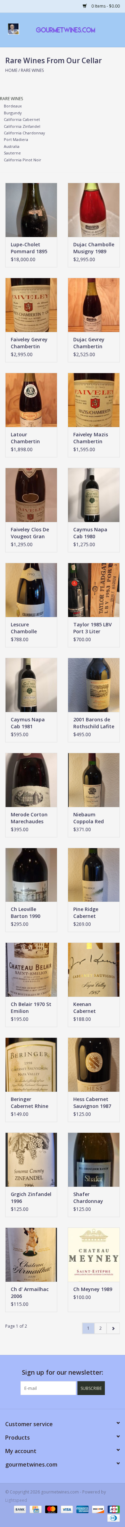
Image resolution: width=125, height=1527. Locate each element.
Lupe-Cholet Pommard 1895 (29, 248)
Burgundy (13, 112)
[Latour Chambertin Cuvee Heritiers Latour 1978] (31, 400)
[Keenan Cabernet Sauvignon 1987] (94, 969)
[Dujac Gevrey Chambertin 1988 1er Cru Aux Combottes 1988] (94, 305)
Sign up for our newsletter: (62, 1372)
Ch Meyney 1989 (92, 1289)
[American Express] (82, 1509)
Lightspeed (16, 1500)
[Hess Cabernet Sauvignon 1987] (94, 1064)
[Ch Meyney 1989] (94, 1254)
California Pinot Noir (22, 159)
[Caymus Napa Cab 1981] (31, 685)
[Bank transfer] (19, 1509)
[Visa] (66, 1509)
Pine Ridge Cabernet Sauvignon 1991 (92, 913)
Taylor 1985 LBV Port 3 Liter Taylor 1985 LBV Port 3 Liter (92, 628)
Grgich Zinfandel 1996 (31, 1197)
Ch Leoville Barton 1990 (25, 912)
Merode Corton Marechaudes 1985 (29, 818)
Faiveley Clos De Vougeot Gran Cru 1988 (30, 533)
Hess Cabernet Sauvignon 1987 (92, 1102)
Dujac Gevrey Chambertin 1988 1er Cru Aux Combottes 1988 (93, 343)
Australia (11, 146)
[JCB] (112, 1509)
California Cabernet (22, 119)
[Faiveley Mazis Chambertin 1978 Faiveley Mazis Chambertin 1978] (94, 400)
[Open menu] (13, 29)
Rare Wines (32, 70)
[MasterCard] (50, 1509)
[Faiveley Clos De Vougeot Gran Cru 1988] (31, 495)
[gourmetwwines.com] (76, 29)
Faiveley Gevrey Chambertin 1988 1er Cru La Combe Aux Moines (29, 343)
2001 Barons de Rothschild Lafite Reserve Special (93, 723)
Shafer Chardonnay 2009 (88, 1198)
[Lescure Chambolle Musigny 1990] (31, 590)
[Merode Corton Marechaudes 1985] (31, 780)
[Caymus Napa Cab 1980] (94, 495)
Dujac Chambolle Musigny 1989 (93, 248)
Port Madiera (16, 139)
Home (11, 70)
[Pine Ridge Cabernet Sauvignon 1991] (94, 875)
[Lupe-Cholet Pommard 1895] (31, 210)
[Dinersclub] (112, 1517)
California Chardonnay (24, 132)
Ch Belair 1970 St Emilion (31, 1007)
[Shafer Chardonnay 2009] (94, 1159)
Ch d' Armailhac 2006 (30, 1292)
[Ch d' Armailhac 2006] (31, 1254)
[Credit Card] (34, 1509)
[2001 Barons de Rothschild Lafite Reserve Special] (94, 685)
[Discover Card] (97, 1509)
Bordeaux (13, 105)
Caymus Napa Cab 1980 (90, 533)
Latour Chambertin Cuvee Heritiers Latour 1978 (29, 438)
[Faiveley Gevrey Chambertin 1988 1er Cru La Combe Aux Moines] (31, 305)
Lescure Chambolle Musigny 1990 (27, 628)
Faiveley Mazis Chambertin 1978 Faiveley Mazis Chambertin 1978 (90, 438)
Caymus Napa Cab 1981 (28, 723)
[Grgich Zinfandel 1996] (31, 1159)
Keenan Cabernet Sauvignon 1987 (92, 1008)
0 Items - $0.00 (105, 6)
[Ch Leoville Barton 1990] (31, 875)
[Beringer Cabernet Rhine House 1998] (31, 1064)
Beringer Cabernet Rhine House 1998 (29, 1103)
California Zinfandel (22, 126)
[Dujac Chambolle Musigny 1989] (94, 210)
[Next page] (113, 1328)
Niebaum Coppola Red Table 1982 (88, 818)
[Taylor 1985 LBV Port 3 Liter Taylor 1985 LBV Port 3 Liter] (94, 590)
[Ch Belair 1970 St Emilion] (31, 969)
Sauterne (12, 152)
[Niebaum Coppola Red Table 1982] (94, 780)
